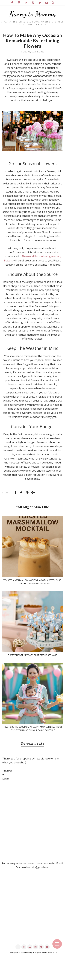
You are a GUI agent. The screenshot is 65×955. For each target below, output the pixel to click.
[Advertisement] (32, 910)
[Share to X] (21, 492)
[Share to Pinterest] (27, 492)
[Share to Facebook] (15, 492)
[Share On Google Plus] (33, 492)
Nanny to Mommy (32, 14)
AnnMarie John (50, 952)
